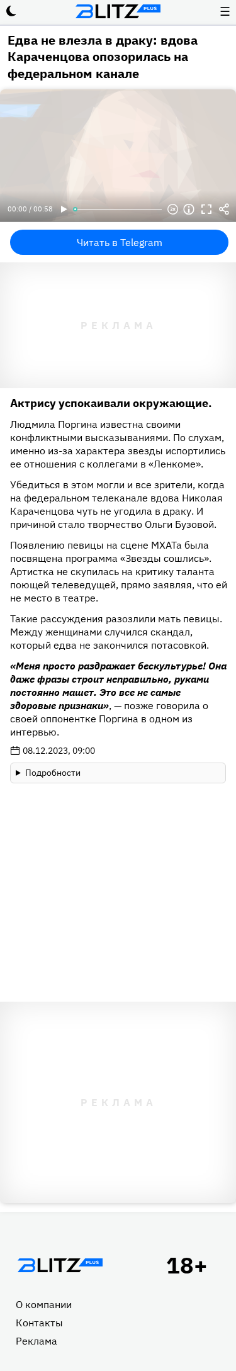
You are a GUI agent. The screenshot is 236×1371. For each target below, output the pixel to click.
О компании (44, 1304)
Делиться (224, 209)
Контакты (39, 1322)
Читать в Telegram (119, 242)
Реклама (36, 1341)
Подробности (53, 772)
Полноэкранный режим (206, 209)
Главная (60, 1265)
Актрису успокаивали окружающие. (111, 403)
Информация (189, 209)
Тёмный (11, 11)
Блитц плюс (118, 11)
